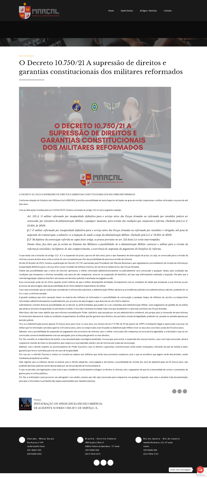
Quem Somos (127, 10)
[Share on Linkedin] (185, 391)
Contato (168, 10)
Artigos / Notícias (148, 10)
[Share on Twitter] (179, 391)
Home (111, 10)
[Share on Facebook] (174, 391)
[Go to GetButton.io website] (200, 475)
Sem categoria (26, 56)
